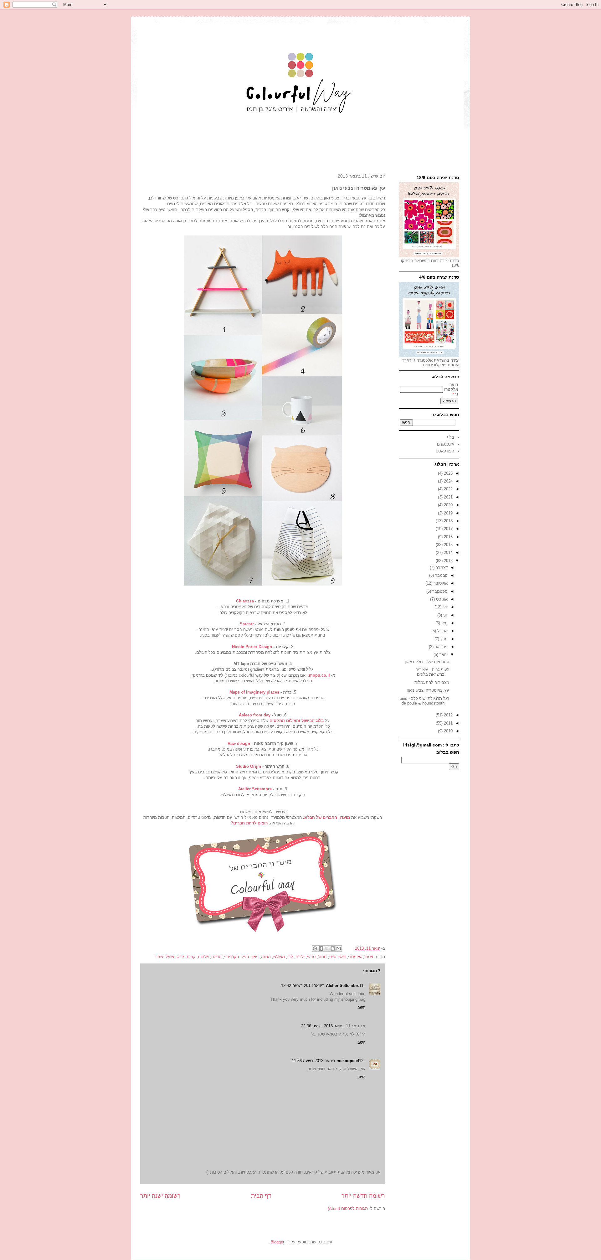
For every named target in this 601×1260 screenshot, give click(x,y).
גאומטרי (355, 956)
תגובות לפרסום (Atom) (348, 1208)
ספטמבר (439, 591)
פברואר (441, 646)
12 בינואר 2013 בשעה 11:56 (327, 1060)
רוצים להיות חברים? (250, 823)
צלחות (203, 956)
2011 (448, 723)
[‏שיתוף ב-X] (327, 948)
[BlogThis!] (333, 948)
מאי (444, 623)
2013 (448, 560)
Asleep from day (254, 715)
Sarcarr (247, 624)
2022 (448, 489)
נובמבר (441, 575)
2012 (448, 715)
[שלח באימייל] (339, 948)
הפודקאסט (445, 451)
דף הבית (261, 1196)
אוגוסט (441, 599)
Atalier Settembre (255, 789)
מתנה (266, 956)
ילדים (300, 956)
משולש (279, 956)
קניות (191, 956)
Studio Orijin (248, 766)
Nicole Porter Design (252, 646)
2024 (448, 481)
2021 (448, 497)
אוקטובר (440, 583)
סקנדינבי (231, 956)
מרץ (443, 639)
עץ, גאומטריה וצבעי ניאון (428, 690)
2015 (448, 544)
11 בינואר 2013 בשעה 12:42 (322, 985)
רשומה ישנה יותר (160, 1196)
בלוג (450, 437)
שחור (158, 956)
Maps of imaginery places (254, 692)
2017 (448, 528)
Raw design (239, 743)
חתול (322, 956)
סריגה (216, 956)
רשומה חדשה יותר (363, 1196)
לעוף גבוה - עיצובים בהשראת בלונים (432, 672)
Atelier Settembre (342, 985)
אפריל (442, 630)
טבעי (311, 956)
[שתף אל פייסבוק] (321, 948)
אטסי (368, 956)
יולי (444, 607)
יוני (445, 615)
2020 (448, 505)
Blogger (277, 1242)
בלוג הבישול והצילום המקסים (297, 720)
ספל (245, 956)
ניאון (255, 956)
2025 (448, 473)
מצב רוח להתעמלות (431, 682)
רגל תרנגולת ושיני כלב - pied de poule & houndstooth (424, 701)
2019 (448, 513)
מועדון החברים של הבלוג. (326, 817)
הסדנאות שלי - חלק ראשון (427, 661)
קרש (180, 956)
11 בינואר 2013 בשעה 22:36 (325, 1026)
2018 (448, 521)
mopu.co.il (319, 675)
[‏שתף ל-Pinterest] (315, 948)
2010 (448, 731)
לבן (290, 956)
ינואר (443, 654)
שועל (170, 956)
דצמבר (441, 567)
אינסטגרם (445, 444)
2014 (448, 552)
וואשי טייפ (337, 956)
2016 (448, 536)
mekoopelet (347, 1060)
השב (361, 1007)
